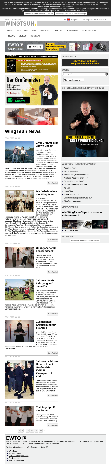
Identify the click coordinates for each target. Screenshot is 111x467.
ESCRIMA (45, 30)
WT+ (34, 30)
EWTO (10, 30)
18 (32, 431)
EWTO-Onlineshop (16, 460)
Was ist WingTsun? (71, 171)
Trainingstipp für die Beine (46, 409)
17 (28, 431)
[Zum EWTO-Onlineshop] (55, 46)
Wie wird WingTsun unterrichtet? (76, 175)
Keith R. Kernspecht (71, 195)
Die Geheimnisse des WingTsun (46, 193)
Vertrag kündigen (52, 443)
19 (36, 431)
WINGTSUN (22, 30)
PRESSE (11, 36)
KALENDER (72, 30)
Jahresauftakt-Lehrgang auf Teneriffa (45, 283)
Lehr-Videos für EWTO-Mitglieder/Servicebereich (85, 62)
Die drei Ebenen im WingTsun (75, 181)
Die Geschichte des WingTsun (75, 185)
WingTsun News (70, 168)
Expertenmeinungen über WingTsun (78, 198)
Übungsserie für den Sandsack (46, 249)
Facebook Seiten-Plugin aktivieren (85, 240)
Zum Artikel (53, 183)
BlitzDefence (14, 458)
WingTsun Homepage (72, 201)
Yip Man (67, 188)
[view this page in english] (72, 20)
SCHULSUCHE (89, 30)
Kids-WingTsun (15, 453)
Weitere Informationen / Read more (39, 14)
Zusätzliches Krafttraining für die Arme (46, 324)
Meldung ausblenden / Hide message (71, 14)
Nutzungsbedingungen (73, 441)
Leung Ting (68, 191)
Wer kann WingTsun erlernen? (76, 178)
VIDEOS (22, 36)
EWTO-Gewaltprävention (18, 456)
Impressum (58, 441)
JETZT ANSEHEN (71, 231)
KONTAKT (35, 36)
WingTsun (13, 451)
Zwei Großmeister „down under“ (47, 144)
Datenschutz (88, 441)
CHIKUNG (58, 30)
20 (41, 431)
